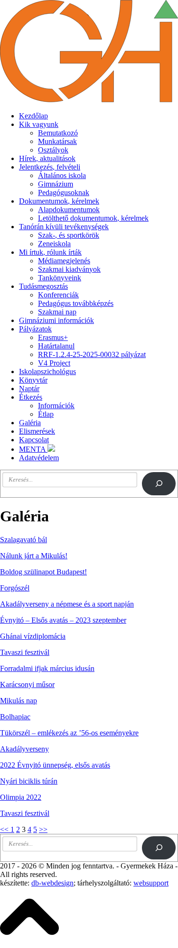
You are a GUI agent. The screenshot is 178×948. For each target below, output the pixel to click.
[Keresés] (159, 483)
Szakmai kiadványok (69, 269)
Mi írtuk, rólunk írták (50, 252)
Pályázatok (35, 329)
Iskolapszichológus (47, 371)
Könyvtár (33, 380)
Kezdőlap (33, 116)
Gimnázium (55, 184)
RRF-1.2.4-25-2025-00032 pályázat (92, 354)
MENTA (33, 449)
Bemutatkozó (58, 133)
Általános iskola (62, 175)
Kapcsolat (34, 440)
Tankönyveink (59, 278)
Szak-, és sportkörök (68, 235)
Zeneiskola (54, 244)
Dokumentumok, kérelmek (59, 201)
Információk (56, 406)
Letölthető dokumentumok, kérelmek (93, 218)
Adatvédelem (39, 458)
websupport (151, 883)
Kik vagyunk (38, 124)
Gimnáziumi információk (56, 320)
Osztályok (53, 150)
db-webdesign (52, 883)
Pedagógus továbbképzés (75, 303)
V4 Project (54, 363)
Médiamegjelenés (64, 261)
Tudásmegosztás (43, 286)
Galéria (30, 423)
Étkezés (30, 397)
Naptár (29, 389)
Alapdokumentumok (69, 210)
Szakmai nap (57, 312)
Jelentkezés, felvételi (49, 167)
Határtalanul (56, 346)
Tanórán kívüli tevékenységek (64, 227)
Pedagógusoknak (63, 192)
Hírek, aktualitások (47, 158)
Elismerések (37, 431)
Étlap (46, 414)
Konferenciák (58, 295)
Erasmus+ (53, 337)
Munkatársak (57, 141)
